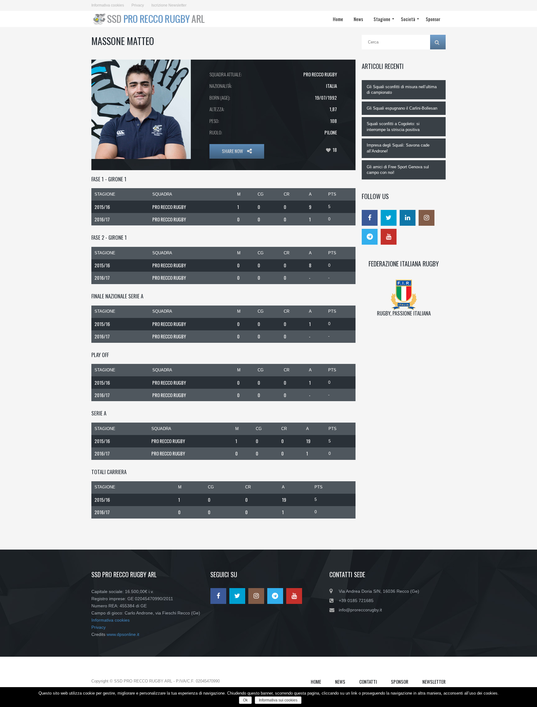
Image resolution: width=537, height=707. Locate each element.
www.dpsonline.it (123, 634)
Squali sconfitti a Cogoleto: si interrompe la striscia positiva (393, 126)
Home (316, 681)
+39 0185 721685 (356, 600)
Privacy (137, 5)
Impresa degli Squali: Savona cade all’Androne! (398, 148)
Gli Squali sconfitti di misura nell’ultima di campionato (402, 89)
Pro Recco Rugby (320, 74)
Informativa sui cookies (278, 700)
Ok (245, 700)
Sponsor (399, 681)
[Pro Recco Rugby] (150, 19)
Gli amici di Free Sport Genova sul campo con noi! (398, 170)
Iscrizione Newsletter (168, 5)
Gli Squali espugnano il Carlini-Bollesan (402, 108)
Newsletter (434, 681)
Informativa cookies (107, 5)
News (340, 681)
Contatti (368, 681)
